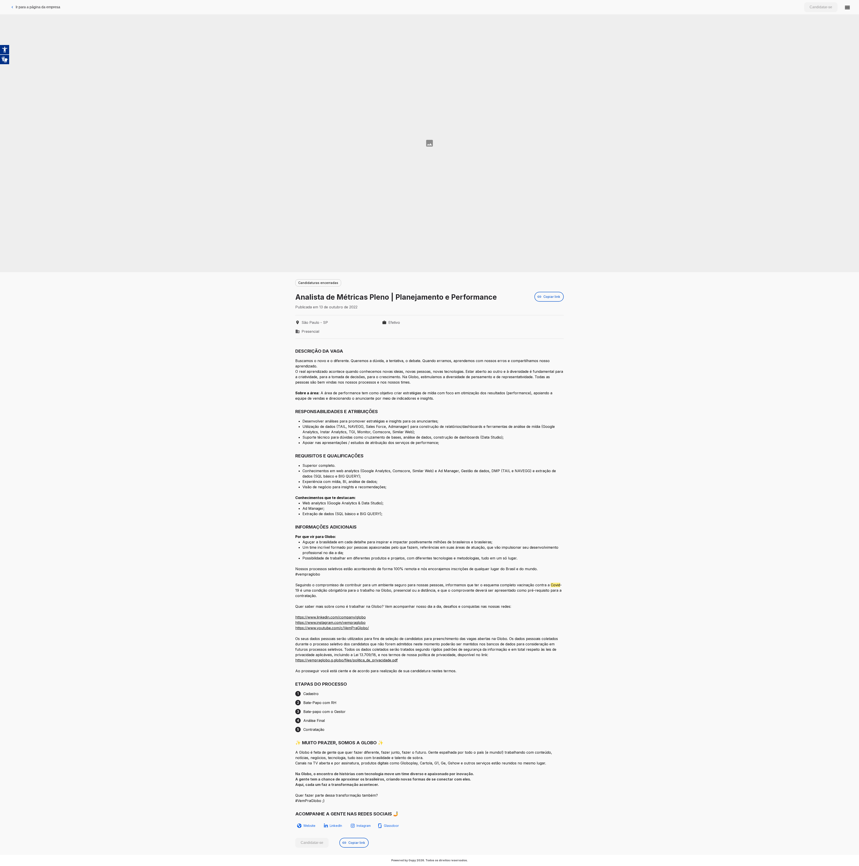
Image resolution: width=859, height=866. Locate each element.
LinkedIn (336, 826)
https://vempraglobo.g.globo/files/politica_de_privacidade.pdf (346, 660)
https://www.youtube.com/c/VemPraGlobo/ (332, 628)
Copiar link (551, 297)
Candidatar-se (821, 7)
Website (309, 826)
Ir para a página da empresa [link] (38, 7)
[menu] (847, 7)
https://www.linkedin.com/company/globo (330, 617)
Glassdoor (391, 826)
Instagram (364, 826)
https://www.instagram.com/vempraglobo (330, 622)
